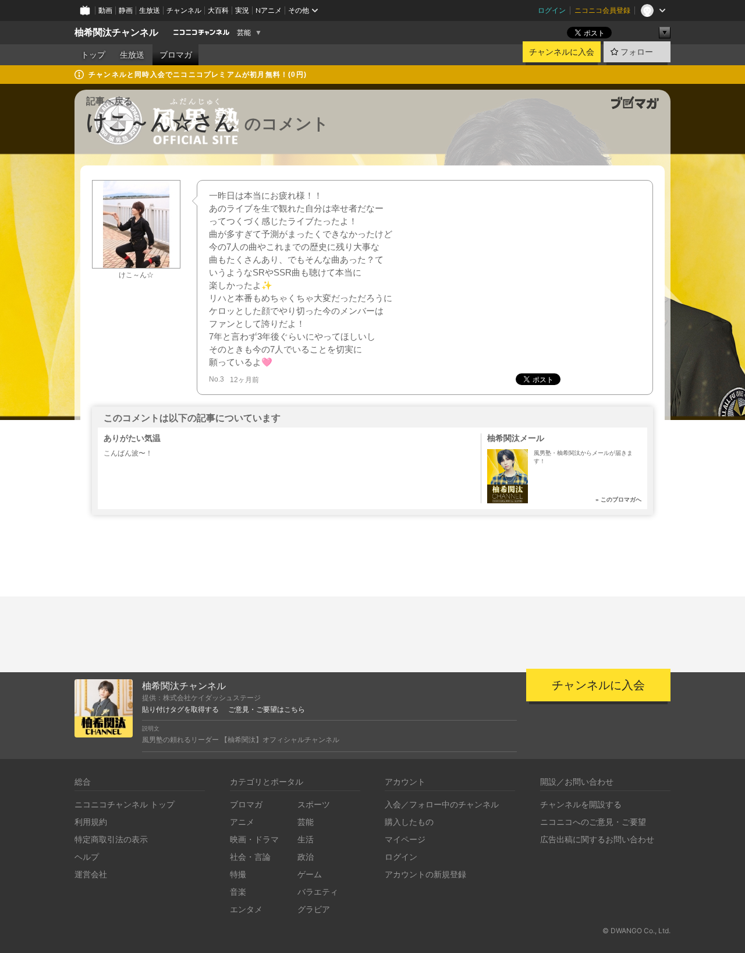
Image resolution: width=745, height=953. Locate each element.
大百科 (218, 10)
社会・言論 (250, 857)
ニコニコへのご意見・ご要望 (593, 822)
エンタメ (246, 909)
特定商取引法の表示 (111, 839)
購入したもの (409, 822)
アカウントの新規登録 (425, 874)
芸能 (244, 33)
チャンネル (183, 10)
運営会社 (90, 874)
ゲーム (309, 874)
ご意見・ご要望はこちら (266, 709)
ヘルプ (86, 857)
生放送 (149, 10)
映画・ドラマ (254, 839)
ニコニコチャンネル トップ (124, 804)
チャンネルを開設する (581, 804)
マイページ (405, 839)
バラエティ (317, 891)
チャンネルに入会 (561, 52)
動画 (105, 10)
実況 (242, 10)
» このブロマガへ (618, 499)
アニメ (242, 822)
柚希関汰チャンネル (116, 32)
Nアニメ (269, 10)
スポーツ (313, 804)
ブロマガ (175, 54)
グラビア (313, 909)
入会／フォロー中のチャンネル (442, 804)
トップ (93, 54)
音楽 (238, 891)
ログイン (552, 10)
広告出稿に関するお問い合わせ (597, 839)
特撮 (238, 874)
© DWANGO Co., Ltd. (636, 930)
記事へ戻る (109, 101)
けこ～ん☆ (136, 275)
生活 (305, 839)
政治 (305, 857)
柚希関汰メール (515, 438)
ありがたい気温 (132, 438)
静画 (126, 10)
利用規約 (90, 822)
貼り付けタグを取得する (180, 709)
